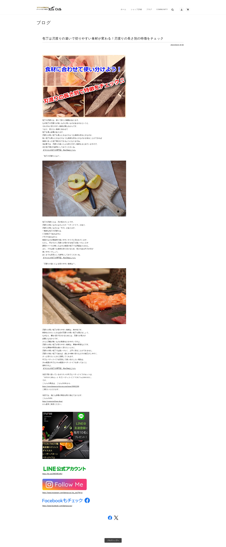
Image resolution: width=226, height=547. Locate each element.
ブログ (149, 9)
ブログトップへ (113, 540)
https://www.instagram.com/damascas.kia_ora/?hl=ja (62, 493)
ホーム (123, 9)
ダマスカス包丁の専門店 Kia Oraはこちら (59, 150)
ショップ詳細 (136, 9)
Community (162, 9)
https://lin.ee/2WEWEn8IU (52, 474)
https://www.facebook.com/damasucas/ (57, 506)
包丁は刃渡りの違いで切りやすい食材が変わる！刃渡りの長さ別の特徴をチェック (103, 38)
